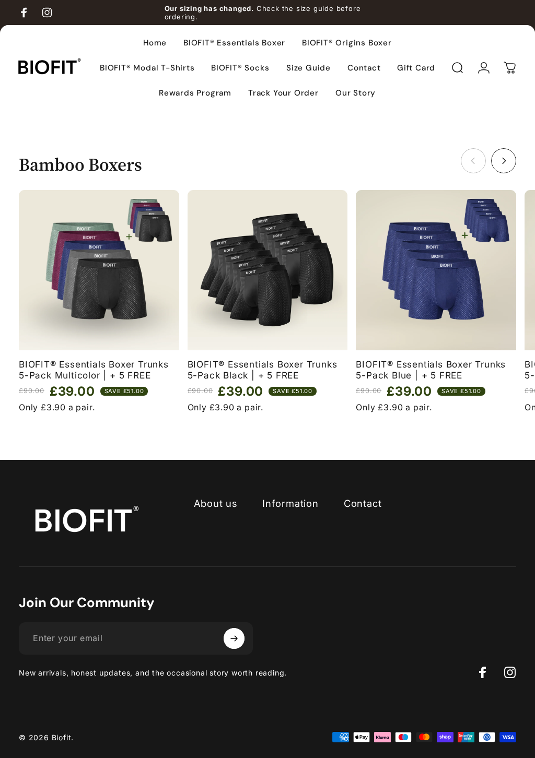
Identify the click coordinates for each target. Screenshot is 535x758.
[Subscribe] (234, 638)
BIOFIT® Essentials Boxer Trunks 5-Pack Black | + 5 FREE (263, 370)
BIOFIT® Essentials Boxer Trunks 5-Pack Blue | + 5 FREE (431, 370)
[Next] (503, 160)
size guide (315, 8)
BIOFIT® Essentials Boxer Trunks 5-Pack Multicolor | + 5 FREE (94, 370)
